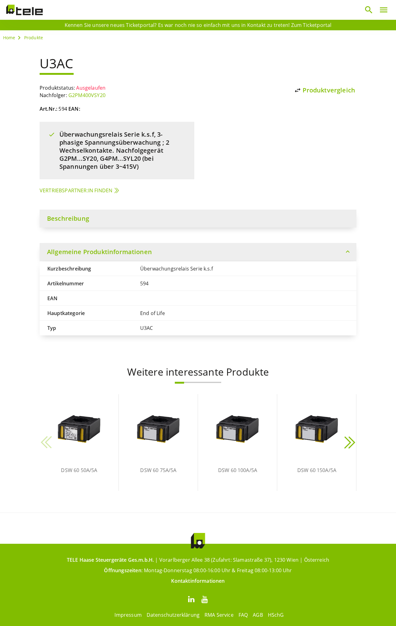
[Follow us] (191, 599)
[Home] (24, 10)
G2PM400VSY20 (86, 95)
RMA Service (219, 614)
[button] (179, 383)
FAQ (243, 614)
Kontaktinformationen (198, 580)
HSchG (276, 614)
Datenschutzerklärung (173, 614)
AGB (258, 614)
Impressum (127, 614)
